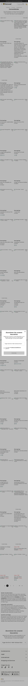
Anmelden (14, 353)
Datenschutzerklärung (16, 347)
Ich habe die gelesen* (13, 348)
